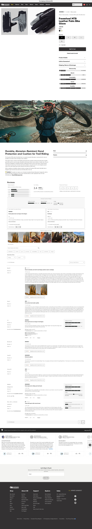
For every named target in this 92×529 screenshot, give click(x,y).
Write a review (73, 11)
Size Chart (63, 44)
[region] (46, 1)
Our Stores (24, 501)
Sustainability (24, 509)
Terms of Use (19, 518)
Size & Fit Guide (36, 503)
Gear (11, 505)
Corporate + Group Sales (61, 498)
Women (17, 4)
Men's (11, 499)
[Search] (70, 4)
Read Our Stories (25, 499)
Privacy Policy (26, 518)
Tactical (11, 507)
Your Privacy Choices (70, 518)
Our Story (23, 494)
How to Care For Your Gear (38, 509)
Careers (23, 503)
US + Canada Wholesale (61, 494)
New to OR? (24, 507)
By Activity (12, 509)
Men (22, 4)
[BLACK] (59, 30)
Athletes (23, 496)
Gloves (11, 503)
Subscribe (46, 477)
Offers (34, 505)
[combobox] (77, 4)
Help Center (35, 494)
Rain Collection (48, 494)
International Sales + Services (61, 497)
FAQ (34, 507)
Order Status (35, 496)
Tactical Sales (59, 500)
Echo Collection (48, 503)
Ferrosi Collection (48, 501)
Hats (11, 501)
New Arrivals (12, 494)
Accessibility (61, 518)
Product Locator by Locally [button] (72, 53)
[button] (89, 4)
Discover (48, 4)
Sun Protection (48, 496)
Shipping (35, 499)
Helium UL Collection (49, 499)
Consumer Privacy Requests (36, 518)
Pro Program (24, 511)
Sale (11, 511)
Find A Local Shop (25, 505)
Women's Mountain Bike (63, 14)
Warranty (35, 501)
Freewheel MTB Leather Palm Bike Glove (77, 14)
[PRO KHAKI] (61, 30)
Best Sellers (12, 496)
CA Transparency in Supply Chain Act (50, 518)
